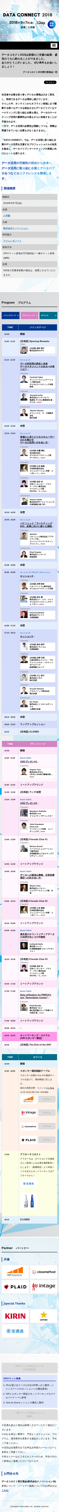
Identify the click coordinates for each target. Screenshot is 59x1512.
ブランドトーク (28, 315)
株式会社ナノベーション (16, 228)
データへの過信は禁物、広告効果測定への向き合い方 (37, 876)
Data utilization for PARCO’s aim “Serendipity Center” (35, 996)
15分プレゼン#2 (29, 803)
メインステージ (9, 315)
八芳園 (6, 215)
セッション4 (27, 576)
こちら (51, 1088)
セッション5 (27, 636)
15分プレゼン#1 (29, 761)
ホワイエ (44, 315)
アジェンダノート (12, 241)
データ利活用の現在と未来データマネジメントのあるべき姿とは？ (37, 366)
